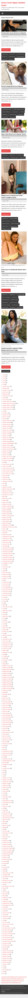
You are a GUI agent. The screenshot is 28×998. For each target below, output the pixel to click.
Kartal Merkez (5, 117)
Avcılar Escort (5, 466)
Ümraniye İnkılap (6, 939)
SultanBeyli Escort (6, 903)
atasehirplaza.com (12, 976)
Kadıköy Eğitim (6, 671)
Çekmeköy (5, 546)
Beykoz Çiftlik (5, 509)
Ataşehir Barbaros (6, 424)
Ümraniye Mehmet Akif (8, 941)
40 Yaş (4, 382)
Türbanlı (4, 914)
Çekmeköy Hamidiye (7, 559)
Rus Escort (4, 867)
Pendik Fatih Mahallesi (7, 848)
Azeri (3, 483)
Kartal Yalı (4, 734)
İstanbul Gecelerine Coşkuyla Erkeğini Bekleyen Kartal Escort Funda (11, 349)
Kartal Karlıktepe (20, 56)
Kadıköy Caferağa (6, 667)
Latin (3, 770)
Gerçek (4, 625)
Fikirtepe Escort (6, 610)
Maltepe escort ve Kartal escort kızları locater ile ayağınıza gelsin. (12, 196)
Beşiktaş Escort (6, 504)
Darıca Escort (5, 572)
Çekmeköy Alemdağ (7, 547)
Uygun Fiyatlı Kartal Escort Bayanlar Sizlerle (13, 134)
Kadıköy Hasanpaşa (7, 682)
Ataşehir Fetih (5, 433)
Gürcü (3, 637)
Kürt (3, 766)
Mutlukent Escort (6, 814)
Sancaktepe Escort (6, 876)
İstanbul (22, 111)
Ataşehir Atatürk (6, 422)
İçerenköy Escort (6, 646)
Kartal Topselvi (5, 307)
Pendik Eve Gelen (6, 846)
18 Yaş (4, 376)
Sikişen (4, 888)
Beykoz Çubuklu (6, 513)
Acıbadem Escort (6, 390)
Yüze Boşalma (5, 969)
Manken (4, 789)
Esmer (4, 597)
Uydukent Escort (6, 958)
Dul (3, 580)
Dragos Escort (5, 54)
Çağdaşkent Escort (6, 540)
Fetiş (3, 608)
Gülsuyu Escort (6, 635)
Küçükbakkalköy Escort (7, 760)
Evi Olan (4, 601)
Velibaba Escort (6, 960)
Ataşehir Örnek (6, 451)
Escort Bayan (5, 585)
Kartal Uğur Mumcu (7, 732)
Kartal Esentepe (5, 157)
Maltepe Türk (5, 785)
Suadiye (4, 899)
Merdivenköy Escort (7, 802)
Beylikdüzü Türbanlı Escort (8, 527)
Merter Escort (5, 806)
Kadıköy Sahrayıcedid (7, 688)
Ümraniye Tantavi (6, 945)
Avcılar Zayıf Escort (7, 471)
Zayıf (3, 971)
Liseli (3, 772)
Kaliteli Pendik (5, 694)
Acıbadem (4, 388)
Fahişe (4, 604)
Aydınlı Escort (5, 479)
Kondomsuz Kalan (6, 753)
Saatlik (4, 869)
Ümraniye (4, 926)
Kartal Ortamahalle (6, 304)
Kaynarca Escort (6, 743)
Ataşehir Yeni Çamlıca (7, 456)
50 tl (3, 384)
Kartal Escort (12, 54)
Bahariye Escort (6, 490)
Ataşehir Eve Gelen (7, 430)
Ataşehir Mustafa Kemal (8, 449)
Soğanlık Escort (6, 897)
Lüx (3, 776)
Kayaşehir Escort (6, 739)
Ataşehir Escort (6, 428)
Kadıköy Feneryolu (6, 679)
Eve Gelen (4, 599)
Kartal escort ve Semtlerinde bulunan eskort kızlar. (13, 271)
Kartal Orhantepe (13, 302)
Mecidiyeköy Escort (7, 800)
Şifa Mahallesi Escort (7, 886)
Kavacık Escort (5, 738)
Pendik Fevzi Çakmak (7, 850)
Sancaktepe (5, 874)
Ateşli (3, 462)
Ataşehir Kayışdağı (6, 441)
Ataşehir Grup (5, 435)
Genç (3, 620)
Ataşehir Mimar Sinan (7, 447)
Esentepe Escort (6, 591)
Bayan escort (5, 502)
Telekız (4, 910)
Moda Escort (5, 812)
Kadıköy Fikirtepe (6, 681)
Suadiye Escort (6, 901)
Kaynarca (4, 741)
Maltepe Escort (14, 226)
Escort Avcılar (5, 584)
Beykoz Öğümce (6, 521)
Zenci (3, 973)
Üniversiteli (5, 947)
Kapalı (3, 696)
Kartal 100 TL (13, 155)
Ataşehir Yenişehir (6, 460)
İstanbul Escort (6, 660)
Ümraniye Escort (6, 935)
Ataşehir (4, 418)
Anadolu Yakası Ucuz (7, 409)
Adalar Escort (5, 392)
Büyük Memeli (5, 534)
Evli (3, 603)
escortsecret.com (22, 976)
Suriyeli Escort (5, 909)
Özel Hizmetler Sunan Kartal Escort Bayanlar (13, 33)
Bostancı (4, 528)
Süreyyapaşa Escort (7, 905)
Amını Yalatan (5, 399)
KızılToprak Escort (6, 751)
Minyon (4, 810)
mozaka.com (4, 976)
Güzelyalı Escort (6, 639)
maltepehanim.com (16, 982)
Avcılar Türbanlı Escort (7, 470)
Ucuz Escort (5, 922)
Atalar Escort (5, 294)
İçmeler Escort (5, 648)
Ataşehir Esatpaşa (6, 426)
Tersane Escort (6, 912)
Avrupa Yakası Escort (7, 473)
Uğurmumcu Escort (7, 924)
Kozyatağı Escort (6, 758)
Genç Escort (5, 622)
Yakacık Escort (5, 962)
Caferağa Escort (6, 538)
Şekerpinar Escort (6, 880)
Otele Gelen (5, 836)
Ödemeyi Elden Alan (7, 817)
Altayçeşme (5, 394)
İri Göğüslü (5, 656)
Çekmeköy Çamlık (6, 551)
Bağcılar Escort (6, 487)
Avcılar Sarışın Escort (7, 468)
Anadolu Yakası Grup (6, 111)
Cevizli (4, 565)
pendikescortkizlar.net (6, 980)
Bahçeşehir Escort (6, 494)
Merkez (4, 804)
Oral (3, 829)
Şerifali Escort (5, 882)
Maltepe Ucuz (5, 787)
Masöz (4, 795)
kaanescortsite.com (6, 982)
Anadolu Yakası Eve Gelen (18, 109)
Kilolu (3, 747)
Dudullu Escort (5, 578)
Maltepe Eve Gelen (6, 228)
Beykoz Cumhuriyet (7, 515)
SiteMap (3, 991)
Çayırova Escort (6, 544)
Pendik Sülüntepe (6, 853)
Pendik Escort (5, 840)
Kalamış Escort (5, 690)
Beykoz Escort (5, 517)
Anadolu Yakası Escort (6, 109)
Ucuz (3, 920)
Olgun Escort (5, 825)
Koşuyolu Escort (6, 755)
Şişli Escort (5, 893)
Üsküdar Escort (6, 954)
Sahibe (4, 871)
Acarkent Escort (6, 386)
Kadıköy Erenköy (6, 673)
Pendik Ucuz (5, 857)
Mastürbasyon (5, 796)
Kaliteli (4, 692)
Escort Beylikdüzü (6, 587)
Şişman (4, 895)
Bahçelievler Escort (7, 492)
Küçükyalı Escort (6, 764)
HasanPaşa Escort (6, 643)
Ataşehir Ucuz (5, 454)
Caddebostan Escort (7, 536)
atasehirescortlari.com (6, 978)
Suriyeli (4, 907)
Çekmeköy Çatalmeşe (7, 553)
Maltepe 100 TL (5, 226)
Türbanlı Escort (6, 916)
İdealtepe (4, 650)
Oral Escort (5, 831)
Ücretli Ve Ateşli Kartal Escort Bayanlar (12, 86)
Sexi (3, 884)
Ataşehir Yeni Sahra (7, 458)
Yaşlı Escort (5, 964)
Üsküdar (4, 948)
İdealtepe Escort (6, 652)
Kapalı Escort (5, 698)
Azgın (3, 485)
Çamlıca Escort (5, 542)
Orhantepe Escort (6, 833)
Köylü (3, 757)
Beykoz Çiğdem (6, 511)
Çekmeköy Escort (6, 555)
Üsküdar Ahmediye (7, 950)
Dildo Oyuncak (5, 574)
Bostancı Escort (6, 530)
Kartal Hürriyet (12, 56)
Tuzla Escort (5, 918)
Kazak (3, 745)
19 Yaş (4, 378)
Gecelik (4, 618)
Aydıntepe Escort (6, 481)
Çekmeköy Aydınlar (7, 549)
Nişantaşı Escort (6, 815)
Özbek (4, 838)
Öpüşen (4, 827)
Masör (3, 793)
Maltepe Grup (5, 783)
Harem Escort (5, 641)
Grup (3, 633)
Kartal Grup (4, 56)
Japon (3, 662)
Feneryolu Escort (6, 606)
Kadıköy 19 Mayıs (6, 665)
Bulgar (4, 532)
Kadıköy (4, 663)
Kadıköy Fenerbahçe (7, 677)
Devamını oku (5, 49)
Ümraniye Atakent (6, 929)
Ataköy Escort (5, 414)
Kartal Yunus (19, 307)
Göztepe (4, 629)
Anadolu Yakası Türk (7, 407)
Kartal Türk (4, 59)
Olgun (3, 823)
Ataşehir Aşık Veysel (7, 420)
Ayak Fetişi (5, 475)
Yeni (3, 966)
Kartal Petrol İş (15, 304)
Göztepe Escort (6, 631)
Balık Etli (4, 500)
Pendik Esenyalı (6, 844)
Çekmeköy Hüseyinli (7, 561)
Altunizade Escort (6, 395)
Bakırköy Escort (6, 498)
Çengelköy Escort (6, 563)
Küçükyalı (4, 762)
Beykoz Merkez (6, 519)
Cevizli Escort (5, 566)
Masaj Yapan (5, 791)
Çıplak (3, 570)
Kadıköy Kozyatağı (6, 684)
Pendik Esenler (6, 842)
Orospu (4, 834)
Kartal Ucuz (11, 59)
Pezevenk (4, 861)
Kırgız (3, 749)
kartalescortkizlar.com (18, 978)
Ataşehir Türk (5, 452)
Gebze (4, 614)
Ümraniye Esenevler (7, 937)
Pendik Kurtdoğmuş (7, 852)
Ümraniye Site (5, 943)
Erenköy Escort (6, 582)
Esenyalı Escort (6, 593)
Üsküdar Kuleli (5, 956)
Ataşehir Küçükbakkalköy (8, 443)
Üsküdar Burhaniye (7, 952)
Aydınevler (5, 477)
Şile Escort (4, 891)
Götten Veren (5, 627)
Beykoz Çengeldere (7, 508)
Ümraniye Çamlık (6, 931)
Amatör (4, 397)
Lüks (3, 774)
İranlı (3, 654)
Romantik (4, 863)
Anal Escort (5, 413)
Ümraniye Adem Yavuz (7, 928)
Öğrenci (4, 821)
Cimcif (4, 568)
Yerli (3, 967)
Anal (3, 411)
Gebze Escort (5, 616)
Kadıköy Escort (6, 675)
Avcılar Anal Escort (6, 464)
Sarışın (4, 878)
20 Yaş (4, 380)
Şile (3, 890)
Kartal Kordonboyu (15, 223)
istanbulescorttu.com (18, 980)
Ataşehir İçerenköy (6, 437)
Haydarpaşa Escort (6, 644)
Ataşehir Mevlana (6, 445)
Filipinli (4, 612)
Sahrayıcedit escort (7, 872)
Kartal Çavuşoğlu (13, 218)
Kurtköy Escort (6, 768)
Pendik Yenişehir (6, 859)
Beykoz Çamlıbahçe (7, 506)
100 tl (3, 375)
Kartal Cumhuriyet (6, 221)
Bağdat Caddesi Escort (7, 489)
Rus (3, 865)
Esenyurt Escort (6, 595)
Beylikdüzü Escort (6, 525)
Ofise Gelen (5, 819)
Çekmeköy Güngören (7, 557)
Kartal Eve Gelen (20, 54)
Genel (3, 623)
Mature (4, 798)
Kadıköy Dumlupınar (7, 669)
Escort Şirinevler (6, 589)
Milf (3, 808)
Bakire (4, 496)
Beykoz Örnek (5, 523)
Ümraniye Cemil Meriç (7, 933)
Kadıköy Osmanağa (7, 686)
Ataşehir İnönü (6, 439)
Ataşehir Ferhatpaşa (7, 432)
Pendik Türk (5, 855)
